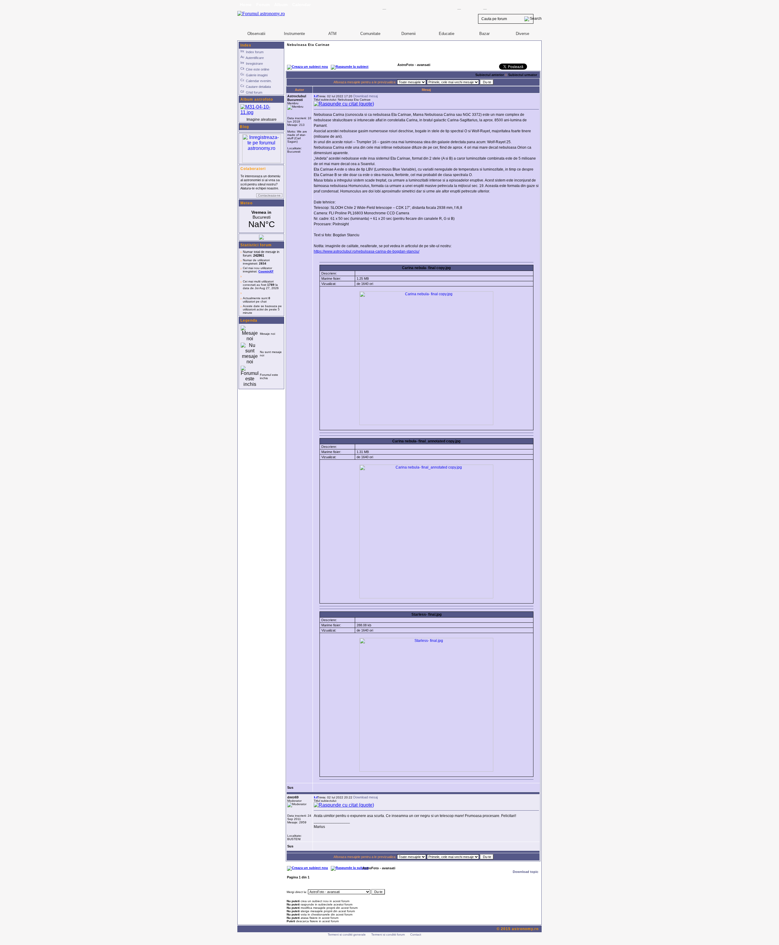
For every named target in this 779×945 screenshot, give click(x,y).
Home (246, 4)
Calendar (301, 4)
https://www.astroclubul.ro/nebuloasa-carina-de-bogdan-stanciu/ (366, 251)
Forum (263, 4)
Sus (290, 787)
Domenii (408, 33)
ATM (332, 33)
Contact (415, 934)
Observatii (256, 33)
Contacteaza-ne (269, 195)
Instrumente (294, 33)
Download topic (525, 872)
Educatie (446, 33)
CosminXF (266, 271)
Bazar (484, 33)
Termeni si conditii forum (388, 934)
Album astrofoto (256, 99)
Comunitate (370, 33)
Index (245, 45)
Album (281, 4)
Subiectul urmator (522, 75)
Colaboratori (253, 169)
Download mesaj (365, 96)
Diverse (522, 33)
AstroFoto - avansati (378, 868)
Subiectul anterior (489, 75)
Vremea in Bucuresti (261, 219)
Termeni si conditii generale (347, 934)
